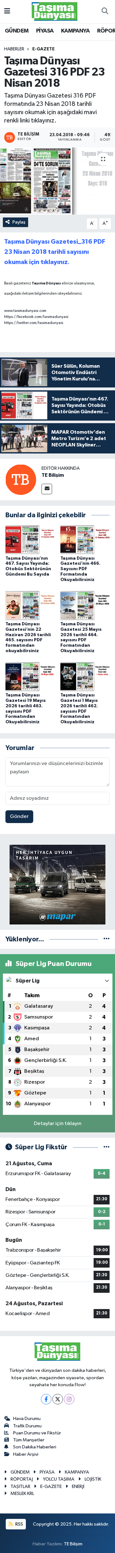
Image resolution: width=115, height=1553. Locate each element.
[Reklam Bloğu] (57, 884)
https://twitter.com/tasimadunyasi (33, 323)
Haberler (14, 49)
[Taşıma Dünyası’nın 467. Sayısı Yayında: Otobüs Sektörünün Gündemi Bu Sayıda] (30, 539)
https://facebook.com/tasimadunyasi (36, 317)
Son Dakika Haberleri (34, 1447)
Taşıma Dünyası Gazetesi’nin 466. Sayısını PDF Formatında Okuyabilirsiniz (80, 569)
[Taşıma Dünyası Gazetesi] (55, 11)
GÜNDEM (16, 31)
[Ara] (105, 11)
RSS (18, 1524)
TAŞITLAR (20, 1486)
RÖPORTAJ (22, 1479)
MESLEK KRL (22, 1493)
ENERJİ (78, 1486)
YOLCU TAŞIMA (58, 1479)
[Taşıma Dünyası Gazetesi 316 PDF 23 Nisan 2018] (57, 181)
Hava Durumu (27, 1418)
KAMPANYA (75, 31)
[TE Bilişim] (20, 479)
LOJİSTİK (93, 1479)
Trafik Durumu (27, 1426)
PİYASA (44, 31)
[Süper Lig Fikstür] (106, 1147)
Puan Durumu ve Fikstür (37, 1433)
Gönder (19, 816)
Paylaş (19, 222)
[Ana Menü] (7, 11)
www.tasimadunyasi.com (25, 311)
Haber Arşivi (25, 1454)
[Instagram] (69, 1399)
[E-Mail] (47, 489)
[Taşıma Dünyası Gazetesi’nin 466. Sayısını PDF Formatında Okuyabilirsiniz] (85, 539)
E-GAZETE (43, 49)
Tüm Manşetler (28, 1440)
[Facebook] (46, 1399)
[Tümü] (106, 939)
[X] (57, 1399)
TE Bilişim (53, 475)
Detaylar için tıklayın (57, 1123)
